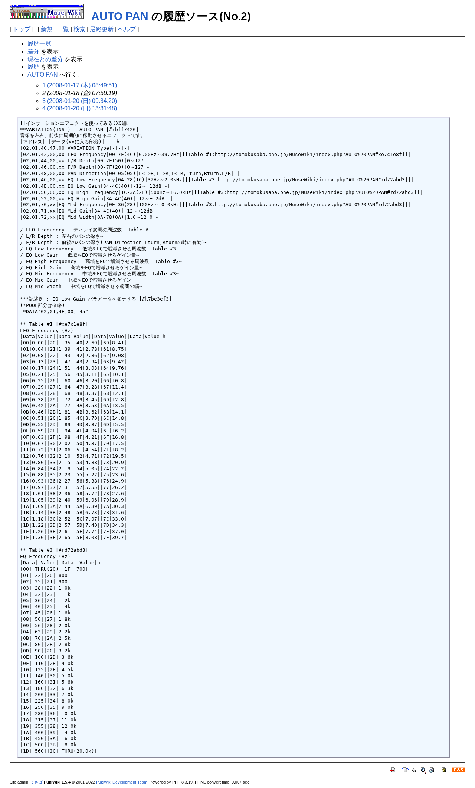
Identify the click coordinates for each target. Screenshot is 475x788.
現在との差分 (45, 59)
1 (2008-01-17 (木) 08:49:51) (79, 85)
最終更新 (102, 29)
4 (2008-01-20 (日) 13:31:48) (79, 108)
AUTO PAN (119, 16)
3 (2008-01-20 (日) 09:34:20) (79, 101)
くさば (36, 782)
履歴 (33, 67)
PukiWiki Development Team (121, 782)
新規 (47, 29)
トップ (21, 29)
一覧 (63, 29)
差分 (33, 51)
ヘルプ (127, 29)
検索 (79, 29)
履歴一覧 (39, 43)
